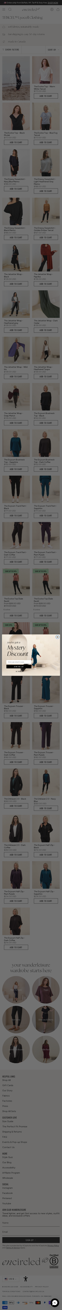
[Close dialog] (57, 637)
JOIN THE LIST (19, 667)
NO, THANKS (19, 671)
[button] (54, 1302)
